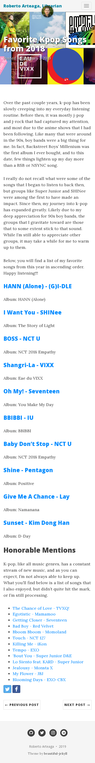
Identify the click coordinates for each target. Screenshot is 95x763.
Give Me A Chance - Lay (36, 496)
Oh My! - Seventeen (31, 391)
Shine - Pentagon (28, 470)
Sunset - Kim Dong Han (36, 522)
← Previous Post (22, 704)
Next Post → (77, 704)
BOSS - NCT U (21, 338)
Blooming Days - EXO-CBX (39, 679)
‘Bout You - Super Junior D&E (42, 655)
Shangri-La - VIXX (28, 365)
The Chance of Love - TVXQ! (41, 608)
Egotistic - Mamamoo (34, 614)
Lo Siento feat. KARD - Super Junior (48, 661)
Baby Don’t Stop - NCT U (37, 444)
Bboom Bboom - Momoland (39, 632)
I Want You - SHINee (32, 312)
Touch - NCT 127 (29, 638)
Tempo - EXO (26, 650)
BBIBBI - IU (18, 417)
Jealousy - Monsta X (33, 667)
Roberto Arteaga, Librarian (32, 6)
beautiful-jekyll (55, 753)
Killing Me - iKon (30, 644)
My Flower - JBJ (28, 673)
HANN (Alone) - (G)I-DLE (37, 286)
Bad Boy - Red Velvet (33, 626)
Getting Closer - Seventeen (40, 620)
